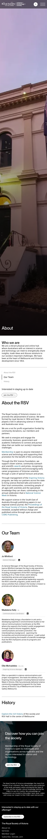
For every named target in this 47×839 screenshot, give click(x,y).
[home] (14, 4)
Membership (7, 452)
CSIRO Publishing (10, 514)
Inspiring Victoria (36, 478)
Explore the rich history (12, 714)
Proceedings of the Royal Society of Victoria (22, 505)
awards (17, 466)
